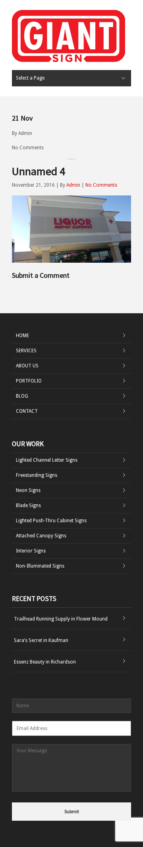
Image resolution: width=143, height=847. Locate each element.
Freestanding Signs (36, 475)
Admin (25, 133)
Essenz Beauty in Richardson (45, 662)
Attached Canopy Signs (41, 536)
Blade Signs (28, 505)
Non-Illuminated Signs (40, 566)
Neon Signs (28, 490)
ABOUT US (27, 366)
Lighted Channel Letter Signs (46, 460)
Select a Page (30, 78)
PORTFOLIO (29, 381)
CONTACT (27, 411)
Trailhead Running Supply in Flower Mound (61, 619)
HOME (22, 335)
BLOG (22, 396)
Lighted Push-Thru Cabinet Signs (51, 520)
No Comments (28, 147)
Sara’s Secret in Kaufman (41, 640)
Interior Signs (31, 551)
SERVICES (26, 350)
